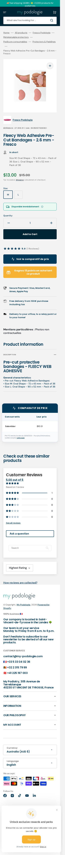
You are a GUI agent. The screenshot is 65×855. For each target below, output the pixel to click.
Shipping (20, 180)
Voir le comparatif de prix (32, 259)
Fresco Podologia (41, 32)
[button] (4, 12)
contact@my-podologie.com (22, 656)
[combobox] (30, 20)
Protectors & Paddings (44, 41)
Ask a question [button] (19, 533)
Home (6, 32)
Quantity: (8, 215)
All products (21, 32)
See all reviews (13, 522)
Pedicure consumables (15, 41)
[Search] (52, 20)
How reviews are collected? (20, 582)
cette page (20, 438)
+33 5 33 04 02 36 (18, 662)
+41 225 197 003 (17, 673)
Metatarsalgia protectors (16, 37)
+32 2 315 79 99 (17, 667)
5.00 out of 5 (14, 480)
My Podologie (23, 604)
